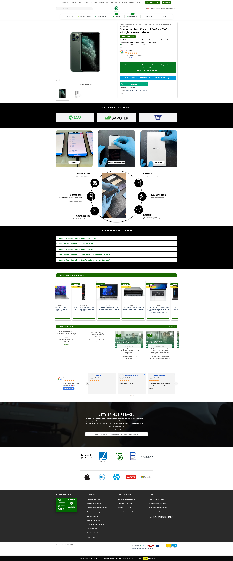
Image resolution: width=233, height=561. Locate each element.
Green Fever (67, 378)
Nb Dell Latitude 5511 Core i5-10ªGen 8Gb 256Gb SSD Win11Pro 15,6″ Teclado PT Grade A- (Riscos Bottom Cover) (138, 310)
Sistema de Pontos (133, 2)
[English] (149, 9)
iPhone (151, 25)
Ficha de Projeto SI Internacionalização (142, 548)
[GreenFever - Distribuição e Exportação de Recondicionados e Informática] (116, 8)
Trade (118, 16)
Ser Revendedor (92, 528)
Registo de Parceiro (154, 2)
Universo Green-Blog (93, 520)
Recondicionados (85, 16)
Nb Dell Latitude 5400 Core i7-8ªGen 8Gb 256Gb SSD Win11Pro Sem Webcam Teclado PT (113, 309)
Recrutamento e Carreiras (95, 533)
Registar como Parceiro (147, 70)
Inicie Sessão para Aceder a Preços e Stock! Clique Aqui (148, 78)
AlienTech (149, 16)
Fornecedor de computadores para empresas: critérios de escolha (144, 351)
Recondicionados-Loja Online (96, 2)
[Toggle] (57, 238)
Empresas (73, 2)
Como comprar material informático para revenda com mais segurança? (176, 351)
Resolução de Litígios (124, 507)
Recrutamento (166, 2)
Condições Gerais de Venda (126, 499)
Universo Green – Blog (111, 2)
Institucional (65, 2)
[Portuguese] (147, 8)
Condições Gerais (122, 2)
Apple (145, 25)
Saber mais (82, 361)
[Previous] (59, 52)
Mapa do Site (91, 537)
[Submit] (91, 8)
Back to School (132, 16)
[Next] (111, 52)
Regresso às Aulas (92, 516)
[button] (58, 79)
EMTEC (164, 16)
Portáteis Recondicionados (157, 503)
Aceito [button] (145, 558)
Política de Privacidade (125, 503)
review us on (68, 388)
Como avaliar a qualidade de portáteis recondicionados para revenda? (82, 351)
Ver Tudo (171, 326)
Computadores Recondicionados (159, 512)
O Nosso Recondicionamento (96, 524)
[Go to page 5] (130, 395)
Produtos (70, 16)
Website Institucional (93, 499)
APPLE (125, 93)
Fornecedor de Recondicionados (97, 507)
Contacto (141, 2)
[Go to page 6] (131, 395)
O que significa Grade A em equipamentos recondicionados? (113, 351)
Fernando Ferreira (160, 375)
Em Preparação (101, 16)
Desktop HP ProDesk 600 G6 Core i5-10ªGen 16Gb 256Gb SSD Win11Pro (64, 308)
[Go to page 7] (133, 395)
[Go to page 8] (134, 395)
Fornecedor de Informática (95, 503)
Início (122, 25)
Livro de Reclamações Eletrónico (128, 512)
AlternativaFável (100, 375)
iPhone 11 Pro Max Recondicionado (139, 90)
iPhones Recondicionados (157, 499)
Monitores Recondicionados (158, 507)
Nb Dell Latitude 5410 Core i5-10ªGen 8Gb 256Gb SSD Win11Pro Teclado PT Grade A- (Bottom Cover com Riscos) (163, 309)
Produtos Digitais (83, 2)
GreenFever (129, 50)
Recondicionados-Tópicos (95, 512)
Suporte (127, 375)
